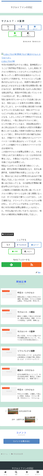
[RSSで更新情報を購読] (32, 264)
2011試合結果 (8, 234)
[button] (28, 34)
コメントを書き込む (21, 441)
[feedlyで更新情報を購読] (11, 264)
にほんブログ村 (8, 61)
